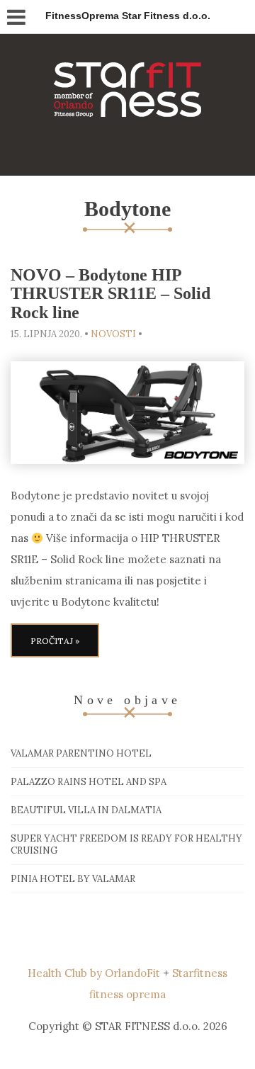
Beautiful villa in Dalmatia (86, 810)
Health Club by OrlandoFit (94, 973)
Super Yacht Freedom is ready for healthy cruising (126, 844)
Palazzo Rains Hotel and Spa (88, 782)
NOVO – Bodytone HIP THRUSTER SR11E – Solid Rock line (110, 294)
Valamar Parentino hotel (81, 753)
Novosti (113, 334)
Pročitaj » (54, 640)
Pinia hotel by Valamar (73, 879)
